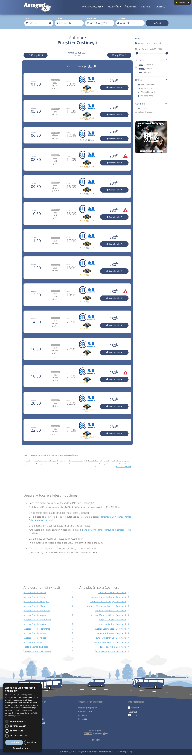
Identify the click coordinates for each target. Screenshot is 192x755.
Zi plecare (91, 18)
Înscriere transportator (87, 707)
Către (59, 18)
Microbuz (149, 64)
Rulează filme (147, 95)
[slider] (137, 53)
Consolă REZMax (85, 711)
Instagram (133, 711)
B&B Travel (142, 108)
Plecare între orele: (148, 49)
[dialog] (22, 717)
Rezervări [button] (113, 6)
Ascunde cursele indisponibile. (151, 43)
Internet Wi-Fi (147, 88)
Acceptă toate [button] (14, 742)
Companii (140, 103)
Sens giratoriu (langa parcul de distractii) (103, 529)
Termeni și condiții (125, 752)
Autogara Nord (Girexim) (41, 520)
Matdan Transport (145, 112)
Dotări (138, 79)
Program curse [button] (91, 6)
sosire (68, 81)
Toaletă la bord (148, 92)
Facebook (135, 707)
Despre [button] (145, 6)
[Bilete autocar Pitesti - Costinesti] (92, 66)
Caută (158, 23)
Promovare (82, 715)
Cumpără (114, 87)
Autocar (148, 68)
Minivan (147, 72)
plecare (33, 81)
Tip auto (139, 60)
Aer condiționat (148, 84)
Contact (161, 6)
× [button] (39, 686)
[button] (22, 748)
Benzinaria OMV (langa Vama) (115, 516)
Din (27, 18)
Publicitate (82, 719)
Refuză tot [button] (32, 742)
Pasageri (121, 18)
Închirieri (131, 6)
